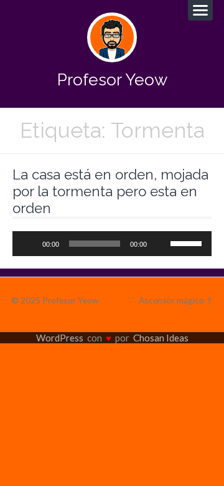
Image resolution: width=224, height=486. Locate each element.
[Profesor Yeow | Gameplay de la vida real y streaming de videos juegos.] (112, 37)
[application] (112, 243)
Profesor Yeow (112, 79)
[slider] (187, 242)
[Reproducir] (28, 243)
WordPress (59, 337)
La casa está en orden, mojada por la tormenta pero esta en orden (110, 191)
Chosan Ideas (161, 337)
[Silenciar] (160, 243)
